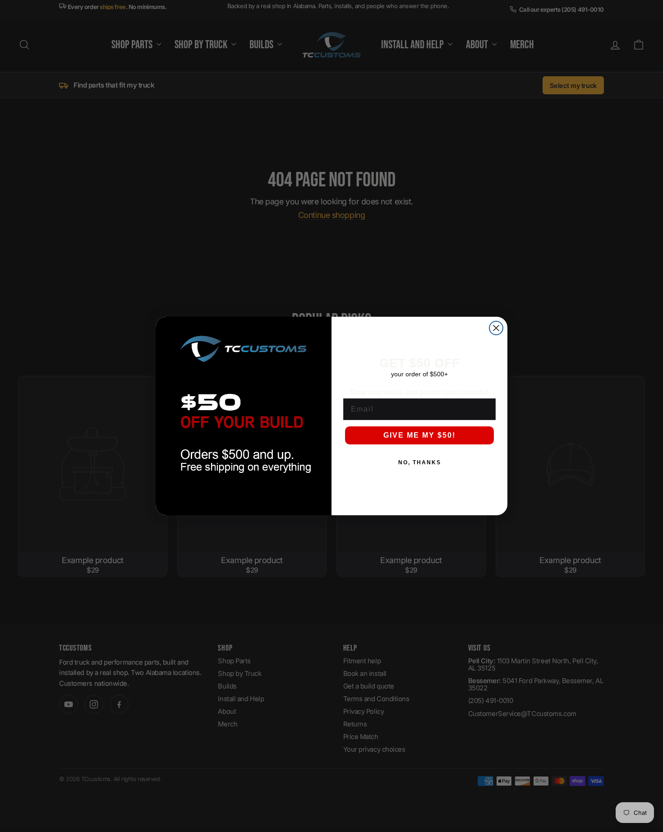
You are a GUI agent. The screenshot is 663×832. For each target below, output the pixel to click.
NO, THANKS (419, 462)
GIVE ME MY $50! (419, 435)
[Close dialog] (496, 328)
